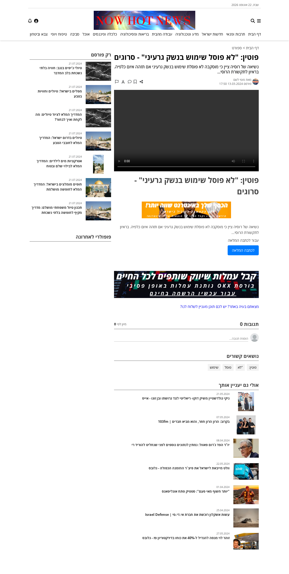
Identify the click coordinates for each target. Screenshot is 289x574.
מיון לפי (121, 324)
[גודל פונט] (123, 82)
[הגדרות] (36, 21)
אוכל (86, 34)
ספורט (237, 47)
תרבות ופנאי (235, 34)
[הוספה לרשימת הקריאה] (135, 82)
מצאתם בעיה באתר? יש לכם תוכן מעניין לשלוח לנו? (218, 306)
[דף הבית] (144, 21)
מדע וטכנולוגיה (187, 34)
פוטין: (253, 367)
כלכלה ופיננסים (105, 34)
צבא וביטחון (39, 34)
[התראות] (30, 21)
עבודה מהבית (162, 34)
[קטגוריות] (259, 21)
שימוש (214, 367)
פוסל (228, 367)
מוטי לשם (239, 80)
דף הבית (254, 34)
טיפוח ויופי (59, 34)
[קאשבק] (186, 210)
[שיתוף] (141, 82)
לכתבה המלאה (243, 250)
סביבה (74, 34)
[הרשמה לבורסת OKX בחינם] (186, 285)
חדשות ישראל (212, 34)
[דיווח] (116, 82)
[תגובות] (130, 82)
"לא (240, 367)
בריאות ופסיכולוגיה (134, 34)
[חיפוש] (253, 21)
